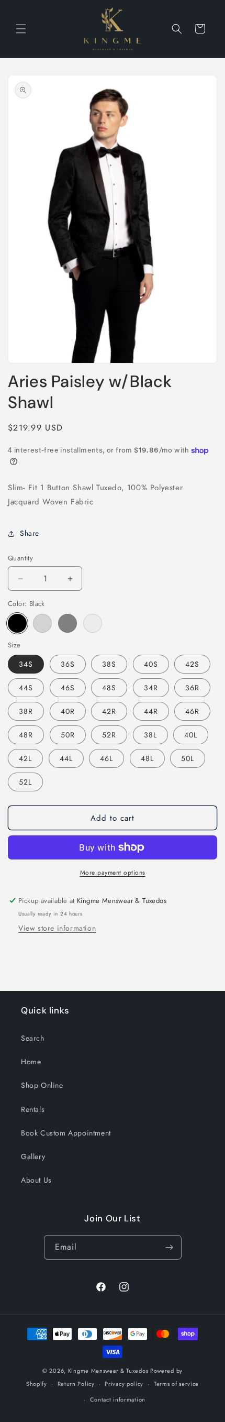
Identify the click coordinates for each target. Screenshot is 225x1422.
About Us (36, 1180)
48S (109, 687)
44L (66, 758)
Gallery (33, 1156)
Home (31, 1061)
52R (109, 735)
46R (192, 711)
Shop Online (42, 1085)
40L (190, 735)
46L (106, 758)
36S (68, 664)
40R (68, 711)
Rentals (32, 1109)
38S (109, 664)
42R (109, 711)
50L (187, 758)
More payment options (112, 872)
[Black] (17, 623)
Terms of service (176, 1384)
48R (26, 735)
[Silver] (42, 623)
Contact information (117, 1399)
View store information (57, 928)
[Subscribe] (169, 1247)
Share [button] (29, 533)
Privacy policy (124, 1384)
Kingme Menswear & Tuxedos (108, 1370)
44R (151, 711)
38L (150, 735)
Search (32, 1038)
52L (25, 782)
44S (26, 687)
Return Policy (76, 1384)
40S (151, 664)
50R (68, 735)
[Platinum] (92, 623)
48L (147, 758)
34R (151, 687)
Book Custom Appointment (66, 1133)
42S (192, 664)
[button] (20, 28)
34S (26, 664)
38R (26, 711)
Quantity (20, 558)
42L (25, 758)
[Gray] (67, 623)
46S (68, 687)
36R (192, 687)
